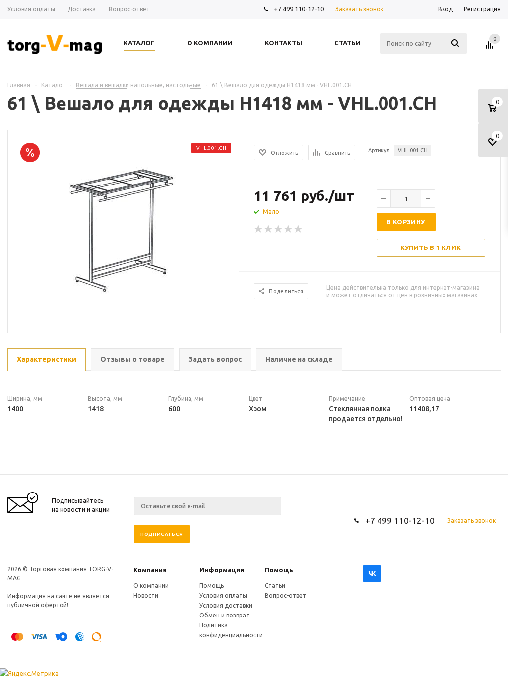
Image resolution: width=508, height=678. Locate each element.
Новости (145, 595)
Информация (221, 569)
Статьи (275, 585)
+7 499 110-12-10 (299, 8)
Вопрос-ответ (285, 595)
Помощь (279, 569)
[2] (269, 229)
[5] (299, 229)
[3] (279, 229)
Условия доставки (225, 605)
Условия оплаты (223, 595)
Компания (150, 569)
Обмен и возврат (224, 615)
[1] (259, 229)
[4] (289, 229)
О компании (151, 585)
